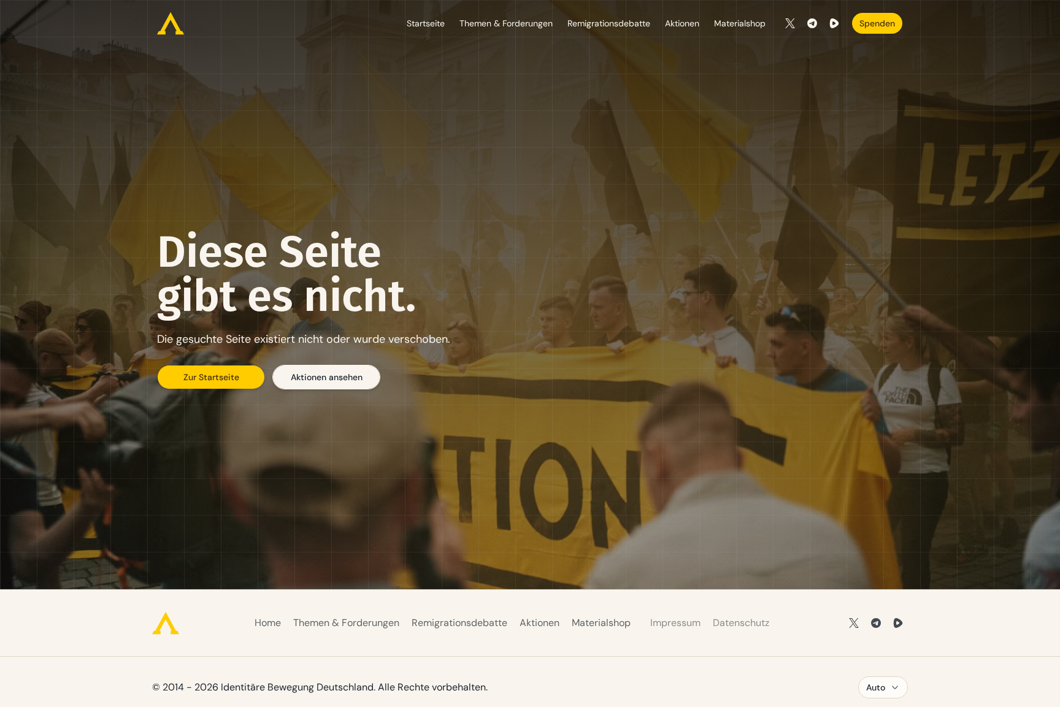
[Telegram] (812, 23)
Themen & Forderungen (506, 23)
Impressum (675, 622)
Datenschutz (741, 622)
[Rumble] (834, 23)
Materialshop (740, 23)
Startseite (426, 23)
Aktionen (682, 23)
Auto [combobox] (875, 687)
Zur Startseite (211, 377)
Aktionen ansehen (327, 377)
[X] (790, 23)
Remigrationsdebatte (608, 23)
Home (268, 622)
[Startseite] (170, 23)
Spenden (877, 23)
